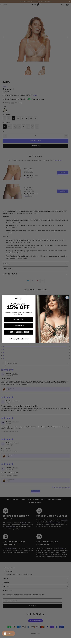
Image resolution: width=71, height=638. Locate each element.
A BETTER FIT (18, 319)
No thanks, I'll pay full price (18, 339)
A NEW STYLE (18, 326)
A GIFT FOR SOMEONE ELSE (18, 332)
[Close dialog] (67, 297)
